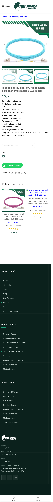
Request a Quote (10, 307)
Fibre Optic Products (11, 356)
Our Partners (8, 298)
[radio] (3, 156)
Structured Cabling (10, 392)
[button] (4, 44)
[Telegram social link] (25, 173)
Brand (4, 152)
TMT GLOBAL (13, 222)
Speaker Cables (9, 405)
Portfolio (6, 302)
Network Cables (9, 334)
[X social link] (12, 173)
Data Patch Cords (10, 347)
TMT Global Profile (11, 423)
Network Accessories (11, 338)
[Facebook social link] (9, 173)
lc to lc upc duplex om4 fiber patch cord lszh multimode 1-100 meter (13, 216)
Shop (5, 289)
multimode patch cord (18, 17)
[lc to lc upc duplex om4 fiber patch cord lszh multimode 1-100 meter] (13, 200)
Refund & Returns (10, 311)
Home (4, 17)
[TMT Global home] (14, 438)
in (9, 477)
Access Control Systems (13, 360)
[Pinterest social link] (15, 173)
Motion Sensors (9, 369)
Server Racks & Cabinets (13, 351)
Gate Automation (10, 365)
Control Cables (9, 396)
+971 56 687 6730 (8, 455)
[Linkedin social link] (18, 173)
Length (5, 141)
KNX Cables (8, 401)
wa (16, 477)
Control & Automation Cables (15, 343)
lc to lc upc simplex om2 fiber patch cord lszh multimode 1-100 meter (37, 201)
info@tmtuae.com (8, 448)
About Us (7, 285)
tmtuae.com (6, 461)
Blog (5, 294)
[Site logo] (25, 6)
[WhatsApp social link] (22, 173)
